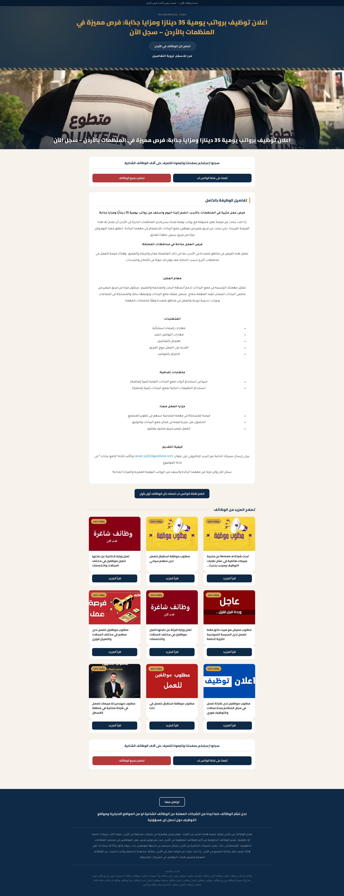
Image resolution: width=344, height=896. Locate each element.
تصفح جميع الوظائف (132, 178)
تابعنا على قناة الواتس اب (212, 178)
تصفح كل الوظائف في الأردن (172, 46)
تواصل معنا (172, 802)
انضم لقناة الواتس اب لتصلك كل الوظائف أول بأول (172, 493)
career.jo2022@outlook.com (153, 456)
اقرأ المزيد (229, 578)
